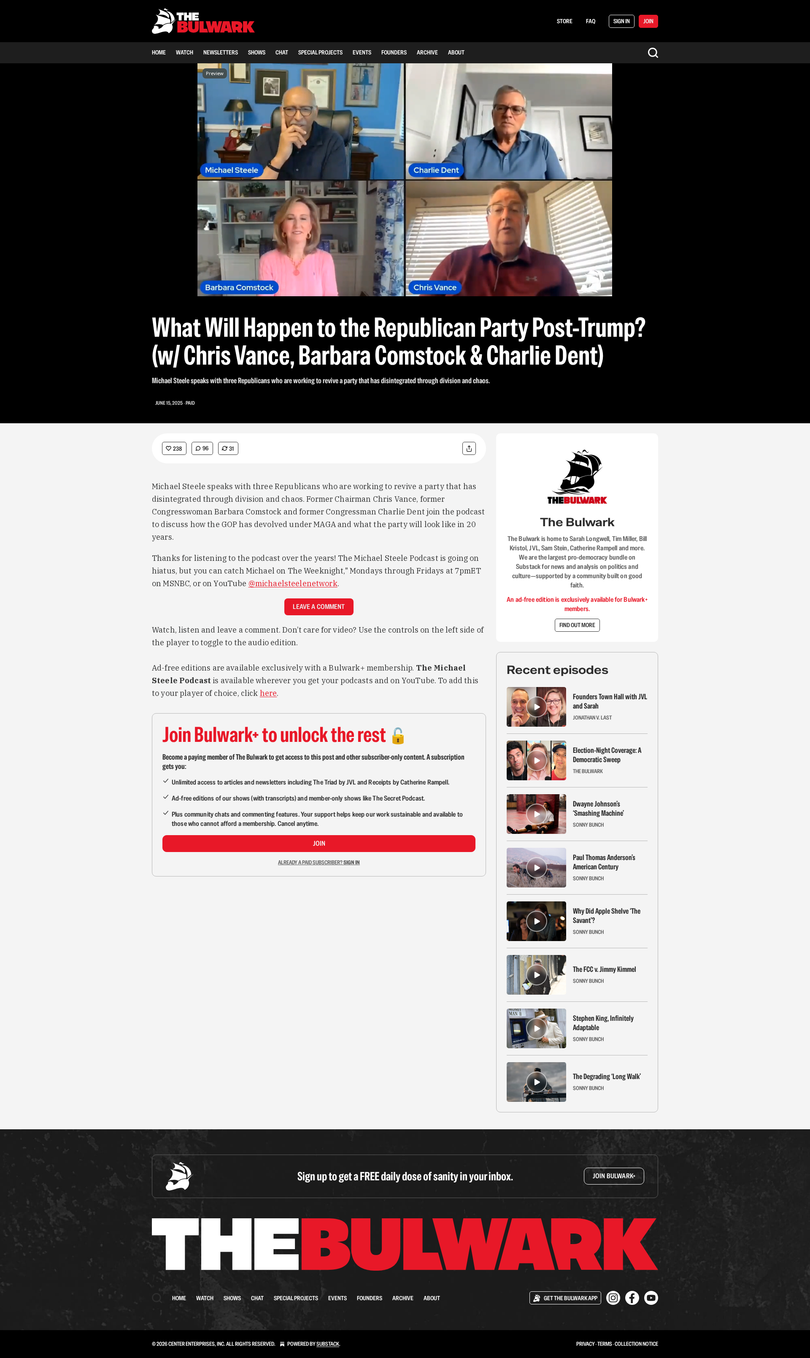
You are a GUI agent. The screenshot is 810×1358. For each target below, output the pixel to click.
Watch (184, 52)
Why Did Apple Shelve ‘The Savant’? (606, 915)
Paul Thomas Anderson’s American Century (604, 862)
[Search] (653, 53)
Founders (394, 52)
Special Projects (320, 52)
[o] (536, 706)
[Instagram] (613, 1298)
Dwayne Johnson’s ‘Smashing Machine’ (598, 808)
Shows (256, 52)
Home (159, 52)
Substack (327, 1343)
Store (564, 21)
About (456, 52)
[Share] (469, 448)
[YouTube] (651, 1298)
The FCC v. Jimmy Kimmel (604, 969)
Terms (604, 1343)
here (268, 693)
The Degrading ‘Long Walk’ (607, 1076)
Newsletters (220, 52)
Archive (427, 52)
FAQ (590, 21)
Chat (281, 52)
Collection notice (636, 1343)
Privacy (585, 1343)
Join (319, 843)
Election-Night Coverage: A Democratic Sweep (607, 755)
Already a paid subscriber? (319, 862)
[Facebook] (632, 1298)
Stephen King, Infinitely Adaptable (603, 1023)
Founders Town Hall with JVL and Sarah (610, 701)
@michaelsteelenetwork (293, 583)
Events (362, 52)
